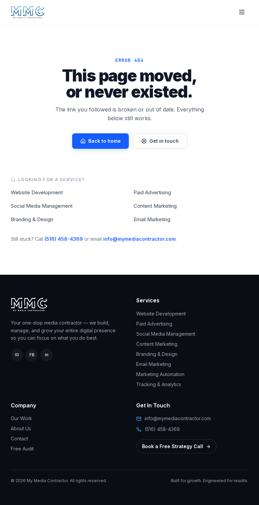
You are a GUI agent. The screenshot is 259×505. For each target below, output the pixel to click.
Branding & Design (32, 219)
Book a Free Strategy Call (172, 446)
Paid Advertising (152, 192)
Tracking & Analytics (158, 384)
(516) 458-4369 (64, 239)
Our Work (21, 418)
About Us (21, 428)
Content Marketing (155, 206)
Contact (19, 438)
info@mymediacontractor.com (139, 239)
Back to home (104, 141)
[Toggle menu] (241, 12)
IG (17, 354)
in (46, 354)
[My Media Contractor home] (28, 12)
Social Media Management (42, 206)
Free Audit (22, 448)
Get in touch (164, 141)
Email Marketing (152, 219)
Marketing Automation (160, 374)
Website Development (37, 192)
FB (31, 354)
